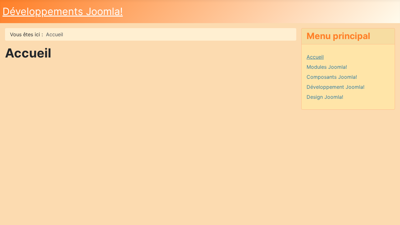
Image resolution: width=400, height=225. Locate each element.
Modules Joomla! (327, 67)
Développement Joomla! (335, 87)
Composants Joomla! (332, 77)
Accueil (315, 57)
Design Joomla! (325, 97)
